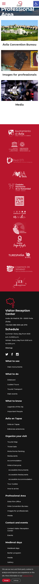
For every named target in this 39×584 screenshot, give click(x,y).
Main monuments (14, 367)
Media (19, 104)
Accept (6, 580)
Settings (16, 580)
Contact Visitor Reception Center (18, 529)
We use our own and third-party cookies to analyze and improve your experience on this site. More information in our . (18, 572)
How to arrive (13, 489)
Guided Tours (13, 384)
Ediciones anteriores (15, 429)
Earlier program (14, 553)
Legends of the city (15, 407)
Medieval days (13, 548)
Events (10, 535)
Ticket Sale (12, 447)
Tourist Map (12, 442)
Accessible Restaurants (18, 475)
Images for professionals (19, 74)
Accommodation (14, 461)
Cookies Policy (28, 576)
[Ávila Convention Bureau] (19, 30)
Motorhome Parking (16, 451)
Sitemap (8, 348)
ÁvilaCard (11, 380)
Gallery (10, 562)
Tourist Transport (14, 389)
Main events (12, 394)
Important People (15, 411)
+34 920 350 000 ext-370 (16, 325)
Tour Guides (12, 484)
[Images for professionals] (19, 60)
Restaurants (12, 456)
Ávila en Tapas (13, 424)
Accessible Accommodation (20, 479)
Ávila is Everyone (14, 465)
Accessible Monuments (18, 470)
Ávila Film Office (14, 501)
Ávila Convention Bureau (19, 44)
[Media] (19, 90)
